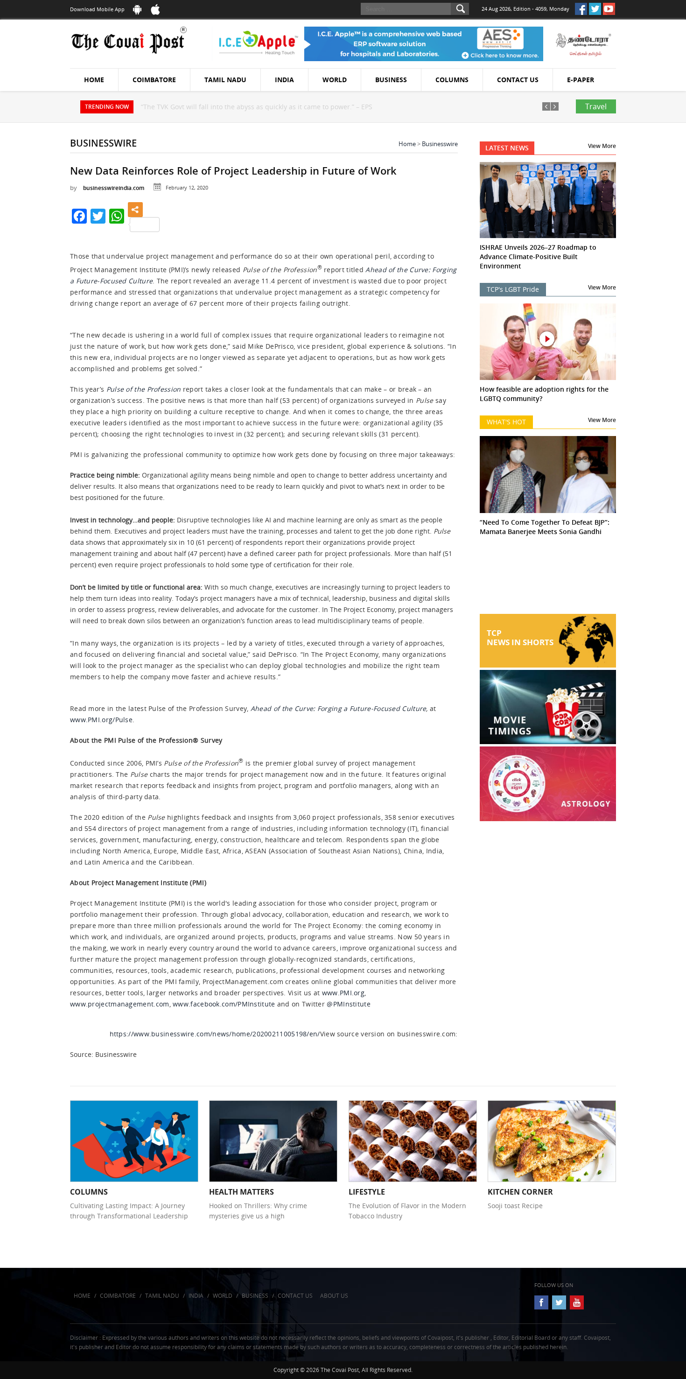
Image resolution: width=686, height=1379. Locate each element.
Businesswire (440, 144)
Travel (596, 106)
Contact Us (518, 79)
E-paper (580, 79)
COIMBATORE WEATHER (548, 579)
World (334, 79)
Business (391, 79)
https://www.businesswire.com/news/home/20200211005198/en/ (215, 1033)
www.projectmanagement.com (119, 1003)
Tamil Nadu (225, 79)
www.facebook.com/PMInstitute (224, 1003)
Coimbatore (154, 79)
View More (602, 146)
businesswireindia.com (113, 188)
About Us (334, 1296)
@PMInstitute (349, 1003)
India (284, 79)
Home (94, 79)
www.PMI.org (343, 992)
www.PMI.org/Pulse (101, 719)
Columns (452, 79)
